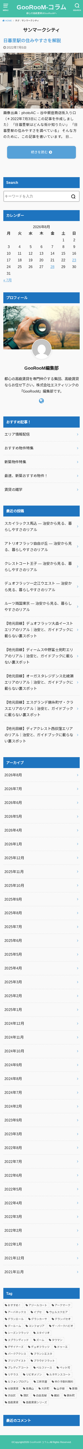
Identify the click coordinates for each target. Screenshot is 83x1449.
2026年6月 (13, 803)
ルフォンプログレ (18, 1381)
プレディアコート (18, 1367)
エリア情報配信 (17, 434)
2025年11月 (14, 872)
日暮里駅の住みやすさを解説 (32, 40)
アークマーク (62, 1305)
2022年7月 (13, 1162)
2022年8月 (13, 1148)
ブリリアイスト (17, 1360)
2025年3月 (13, 982)
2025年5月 (13, 954)
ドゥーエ (62, 1347)
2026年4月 (13, 830)
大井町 (45, 1388)
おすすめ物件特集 (18, 448)
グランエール (16, 1319)
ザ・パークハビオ (62, 1326)
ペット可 (65, 1367)
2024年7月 (13, 1092)
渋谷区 (12, 1395)
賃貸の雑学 (13, 490)
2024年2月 (13, 1106)
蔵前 (56, 1395)
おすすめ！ (14, 1305)
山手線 (61, 1388)
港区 (26, 1395)
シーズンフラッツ (18, 1332)
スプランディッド (18, 1340)
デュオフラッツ (40, 1347)
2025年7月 (13, 927)
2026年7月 (13, 789)
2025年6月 (13, 941)
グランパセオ (63, 1319)
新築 (74, 1388)
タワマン (57, 1340)
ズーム (40, 1340)
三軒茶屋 (42, 1381)
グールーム (14, 1326)
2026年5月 (13, 816)
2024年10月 (14, 1051)
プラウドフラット (44, 1360)
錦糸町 (71, 1395)
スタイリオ (43, 1332)
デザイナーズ (15, 1347)
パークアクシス (17, 1353)
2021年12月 (14, 1258)
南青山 (30, 1388)
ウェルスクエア (58, 1312)
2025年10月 (14, 885)
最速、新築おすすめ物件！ (26, 476)
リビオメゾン (34, 1374)
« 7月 (7, 280)
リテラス (13, 1374)
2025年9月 (13, 899)
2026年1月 (13, 844)
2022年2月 (13, 1230)
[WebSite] (41, 400)
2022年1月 (13, 1244)
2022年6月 (13, 1175)
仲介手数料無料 (64, 1381)
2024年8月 (13, 1079)
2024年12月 (14, 1023)
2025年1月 (13, 1010)
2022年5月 (13, 1189)
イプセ (38, 1312)
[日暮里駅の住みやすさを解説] (41, 105)
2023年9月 (13, 1120)
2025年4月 (13, 968)
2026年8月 (13, 775)
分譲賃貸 (13, 1388)
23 (74, 260)
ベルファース (44, 1367)
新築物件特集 (15, 462)
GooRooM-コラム (41, 7)
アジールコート (38, 1305)
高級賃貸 (13, 1402)
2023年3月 (13, 1134)
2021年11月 (14, 1272)
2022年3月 (13, 1217)
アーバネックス (17, 1312)
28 (52, 267)
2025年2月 (13, 996)
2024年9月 (13, 1065)
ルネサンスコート (60, 1374)
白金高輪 (41, 1395)
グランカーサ (39, 1319)
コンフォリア (36, 1326)
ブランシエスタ (43, 1353)
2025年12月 (14, 858)
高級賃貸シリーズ (36, 1402)
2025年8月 (13, 913)
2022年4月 (13, 1203)
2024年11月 (14, 1037)
